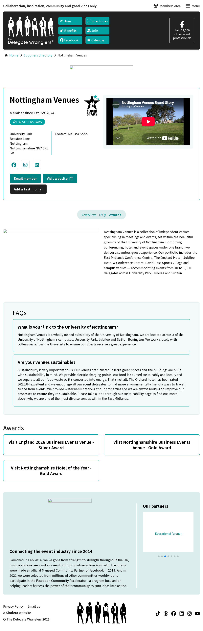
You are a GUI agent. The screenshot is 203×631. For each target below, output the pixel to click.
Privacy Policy (13, 606)
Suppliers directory (38, 55)
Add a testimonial (28, 189)
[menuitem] (70, 21)
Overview (89, 214)
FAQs (102, 214)
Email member (25, 178)
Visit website (62, 178)
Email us (34, 606)
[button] (159, 556)
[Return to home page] (31, 30)
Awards (115, 214)
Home (13, 55)
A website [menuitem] (17, 612)
